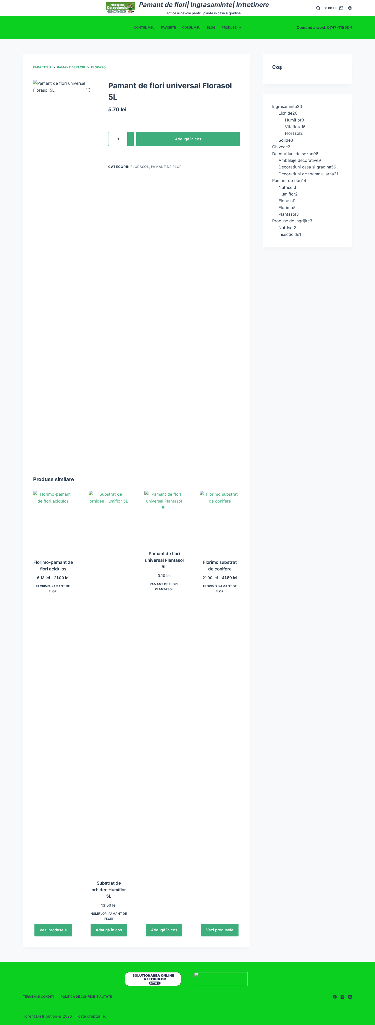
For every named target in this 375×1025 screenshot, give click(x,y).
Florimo (43, 586)
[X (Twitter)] (342, 997)
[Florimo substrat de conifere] (220, 522)
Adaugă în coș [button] (109, 930)
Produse (229, 27)
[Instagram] (350, 997)
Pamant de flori (167, 167)
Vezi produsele (53, 930)
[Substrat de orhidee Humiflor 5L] (109, 682)
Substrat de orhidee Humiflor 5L (109, 890)
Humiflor (99, 914)
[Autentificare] (350, 8)
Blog (211, 27)
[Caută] (318, 8)
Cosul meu (191, 27)
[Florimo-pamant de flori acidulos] (53, 522)
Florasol (139, 167)
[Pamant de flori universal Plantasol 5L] (164, 517)
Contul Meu (144, 27)
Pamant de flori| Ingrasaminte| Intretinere (204, 4)
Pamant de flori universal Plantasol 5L (164, 560)
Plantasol (164, 589)
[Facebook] (335, 997)
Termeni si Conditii (38, 996)
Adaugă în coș (188, 139)
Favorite (168, 27)
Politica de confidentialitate (86, 996)
